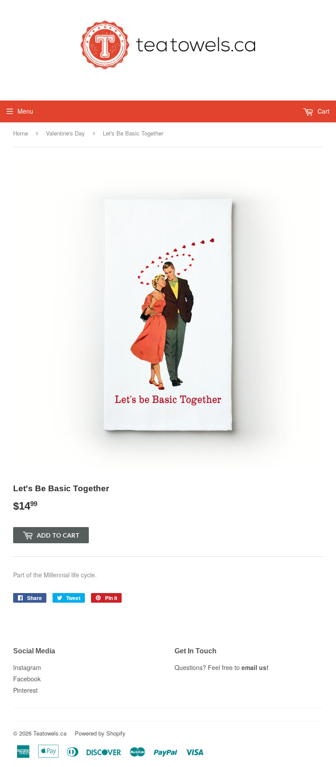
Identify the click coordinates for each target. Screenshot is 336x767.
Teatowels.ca (49, 733)
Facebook (27, 678)
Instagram (27, 667)
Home (20, 133)
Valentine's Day (65, 133)
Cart (322, 111)
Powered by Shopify (100, 733)
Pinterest (25, 690)
